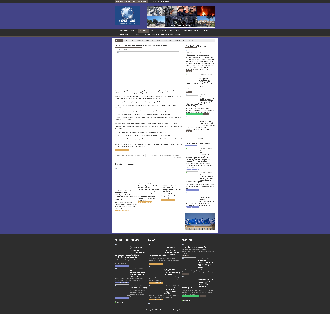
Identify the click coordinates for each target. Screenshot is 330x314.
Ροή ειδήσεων (124, 31)
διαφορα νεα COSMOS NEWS (121, 150)
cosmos (126, 49)
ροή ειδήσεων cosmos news (192, 169)
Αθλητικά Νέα (205, 31)
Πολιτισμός (138, 34)
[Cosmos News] (116, 30)
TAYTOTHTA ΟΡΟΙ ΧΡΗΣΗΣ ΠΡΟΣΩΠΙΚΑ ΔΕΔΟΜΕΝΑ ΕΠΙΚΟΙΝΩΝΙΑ (163, 34)
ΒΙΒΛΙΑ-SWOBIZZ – (125, 34)
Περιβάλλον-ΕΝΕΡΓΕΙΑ (191, 31)
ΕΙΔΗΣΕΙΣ (134, 31)
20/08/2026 (203, 74)
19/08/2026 (203, 117)
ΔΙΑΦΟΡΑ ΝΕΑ (143, 31)
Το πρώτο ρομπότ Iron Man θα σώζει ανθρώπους (131, 155)
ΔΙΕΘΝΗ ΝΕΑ (154, 31)
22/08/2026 (119, 190)
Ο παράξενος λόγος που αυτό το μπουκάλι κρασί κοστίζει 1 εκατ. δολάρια (166, 156)
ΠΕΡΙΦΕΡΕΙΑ (163, 31)
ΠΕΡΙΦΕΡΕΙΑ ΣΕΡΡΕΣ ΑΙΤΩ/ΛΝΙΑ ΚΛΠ (194, 114)
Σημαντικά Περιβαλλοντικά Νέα (159, 1)
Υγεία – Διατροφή (175, 31)
